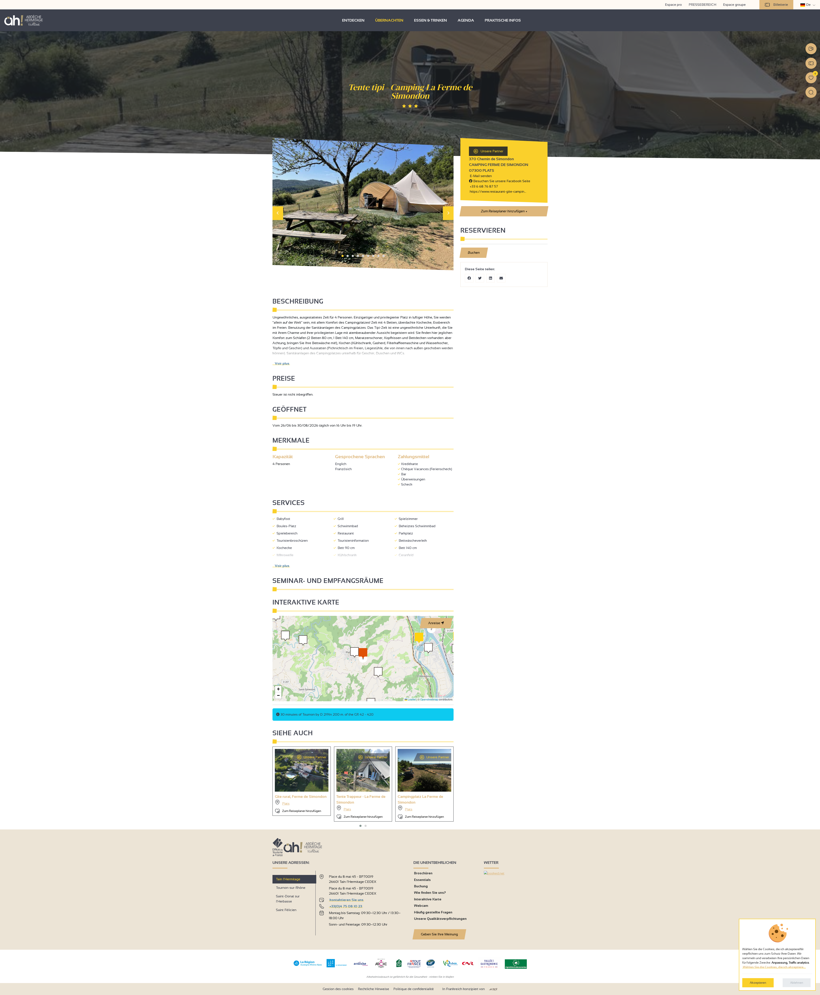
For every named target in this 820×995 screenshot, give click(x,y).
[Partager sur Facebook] (469, 278)
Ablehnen (796, 982)
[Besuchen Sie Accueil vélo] (398, 966)
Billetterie (780, 4)
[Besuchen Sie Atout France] (414, 964)
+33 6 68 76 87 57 (484, 186)
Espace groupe (734, 4)
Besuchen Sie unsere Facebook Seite (501, 181)
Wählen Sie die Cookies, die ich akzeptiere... (774, 967)
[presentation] (277, 213)
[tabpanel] (363, 901)
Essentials (422, 880)
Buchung (421, 886)
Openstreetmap (429, 699)
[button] (342, 256)
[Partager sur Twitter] (480, 278)
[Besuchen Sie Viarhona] (450, 965)
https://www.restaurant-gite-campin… (497, 191)
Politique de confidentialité (413, 989)
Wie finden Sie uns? (430, 892)
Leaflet (411, 699)
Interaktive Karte (427, 899)
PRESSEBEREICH (702, 4)
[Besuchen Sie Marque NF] (430, 966)
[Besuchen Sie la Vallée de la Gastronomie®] (489, 968)
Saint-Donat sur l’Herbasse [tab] (288, 898)
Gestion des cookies (338, 989)
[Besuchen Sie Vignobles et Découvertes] (516, 964)
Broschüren (423, 873)
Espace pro (673, 4)
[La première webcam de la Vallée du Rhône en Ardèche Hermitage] (811, 48)
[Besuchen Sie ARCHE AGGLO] (381, 968)
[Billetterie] (811, 63)
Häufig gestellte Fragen (433, 912)
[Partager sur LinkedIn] (490, 278)
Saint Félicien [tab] (286, 910)
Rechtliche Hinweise (373, 989)
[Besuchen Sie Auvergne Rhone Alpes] (307, 966)
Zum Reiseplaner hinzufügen (503, 211)
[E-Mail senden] (501, 278)
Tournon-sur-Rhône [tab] (290, 887)
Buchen (474, 252)
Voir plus (281, 363)
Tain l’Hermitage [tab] (288, 879)
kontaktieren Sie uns (346, 900)
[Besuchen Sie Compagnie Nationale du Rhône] (468, 964)
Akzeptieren (758, 982)
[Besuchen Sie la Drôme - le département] (337, 966)
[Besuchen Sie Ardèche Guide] (360, 966)
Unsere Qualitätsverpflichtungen (440, 918)
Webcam (421, 905)
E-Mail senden (480, 176)
